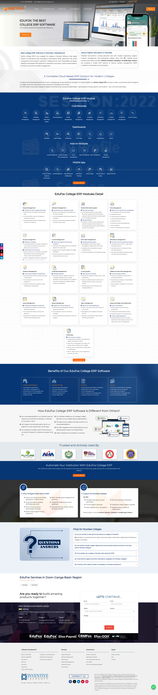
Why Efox (29, 682)
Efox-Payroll (24, 659)
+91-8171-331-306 (64, 620)
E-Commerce (74, 9)
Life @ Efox (113, 2)
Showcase (88, 9)
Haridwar (25, 585)
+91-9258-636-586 (24, 620)
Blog (150, 9)
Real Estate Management (46, 657)
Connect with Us (79, 183)
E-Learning (24, 667)
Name (85, 601)
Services (62, 9)
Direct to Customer (91, 654)
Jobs (112, 657)
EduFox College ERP (26, 657)
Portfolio (35, 682)
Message (86, 615)
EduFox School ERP (26, 654)
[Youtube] (1, 254)
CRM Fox (23, 662)
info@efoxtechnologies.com (27, 622)
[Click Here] (42, 677)
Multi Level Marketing (27, 669)
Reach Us (47, 682)
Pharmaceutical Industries (93, 659)
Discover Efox (48, 9)
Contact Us (132, 2)
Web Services (64, 659)
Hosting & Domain (66, 664)
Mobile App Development (67, 662)
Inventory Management (46, 659)
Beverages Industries (91, 657)
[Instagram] (1, 248)
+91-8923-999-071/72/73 (46, 620)
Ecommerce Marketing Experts (94, 664)
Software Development (67, 657)
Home (36, 9)
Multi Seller (89, 662)
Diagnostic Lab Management (47, 654)
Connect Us (79, 676)
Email (111, 601)
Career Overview (115, 654)
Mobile (85, 608)
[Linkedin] (1, 257)
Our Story (23, 682)
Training (113, 659)
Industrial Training (104, 9)
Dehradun (35, 585)
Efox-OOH (24, 664)
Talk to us (25, 35)
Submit (109, 627)
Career (122, 2)
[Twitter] (1, 251)
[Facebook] (1, 244)
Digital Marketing (65, 654)
